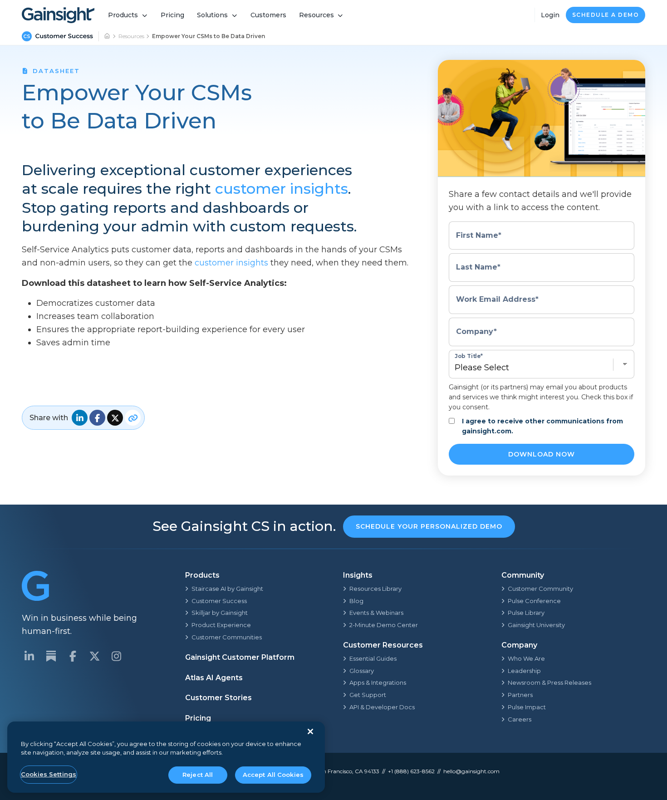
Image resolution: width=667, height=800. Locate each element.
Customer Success (219, 600)
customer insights (281, 188)
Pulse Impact (527, 707)
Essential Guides (373, 658)
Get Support (367, 694)
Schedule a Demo (605, 14)
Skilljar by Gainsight (219, 612)
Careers (519, 719)
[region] (166, 757)
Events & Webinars (376, 612)
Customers (268, 15)
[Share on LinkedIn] (80, 418)
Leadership (524, 670)
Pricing (172, 15)
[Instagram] (116, 656)
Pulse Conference (534, 600)
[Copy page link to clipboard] (133, 418)
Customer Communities (226, 637)
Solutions (212, 15)
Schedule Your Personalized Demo (429, 526)
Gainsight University (536, 624)
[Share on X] (115, 418)
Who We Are (526, 658)
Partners (520, 694)
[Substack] (51, 656)
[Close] (310, 731)
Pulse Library (526, 612)
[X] (94, 656)
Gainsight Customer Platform (239, 657)
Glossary (361, 670)
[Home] (107, 36)
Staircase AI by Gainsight (227, 588)
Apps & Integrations (377, 682)
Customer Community (540, 588)
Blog (356, 600)
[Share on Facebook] (97, 418)
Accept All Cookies (273, 774)
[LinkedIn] (29, 656)
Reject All (197, 774)
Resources (316, 15)
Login (550, 15)
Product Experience (221, 624)
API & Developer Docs (382, 707)
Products (123, 15)
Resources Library (375, 588)
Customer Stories (218, 697)
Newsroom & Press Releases (549, 682)
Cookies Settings (48, 774)
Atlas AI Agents (214, 677)
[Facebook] (72, 656)
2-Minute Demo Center (383, 624)
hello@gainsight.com (471, 771)
